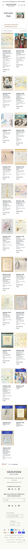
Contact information (11, 542)
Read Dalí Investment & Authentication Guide (11, 25)
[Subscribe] (23, 500)
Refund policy (12, 537)
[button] (3, 5)
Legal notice (20, 542)
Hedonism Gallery (13, 535)
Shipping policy (19, 539)
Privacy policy (20, 537)
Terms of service (10, 539)
